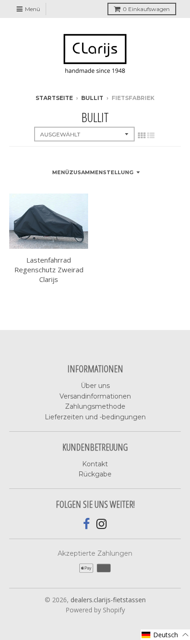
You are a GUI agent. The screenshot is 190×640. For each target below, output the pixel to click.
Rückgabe (95, 474)
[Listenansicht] (150, 135)
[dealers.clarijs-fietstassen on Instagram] (101, 524)
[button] (165, 634)
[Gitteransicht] (141, 135)
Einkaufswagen (146, 9)
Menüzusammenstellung (92, 172)
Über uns (95, 386)
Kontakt (95, 464)
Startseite (54, 97)
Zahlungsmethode (95, 406)
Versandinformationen (95, 396)
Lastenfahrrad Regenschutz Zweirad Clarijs (48, 269)
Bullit (92, 97)
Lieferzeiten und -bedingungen (95, 417)
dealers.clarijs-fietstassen (108, 599)
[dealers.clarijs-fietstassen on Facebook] (86, 524)
